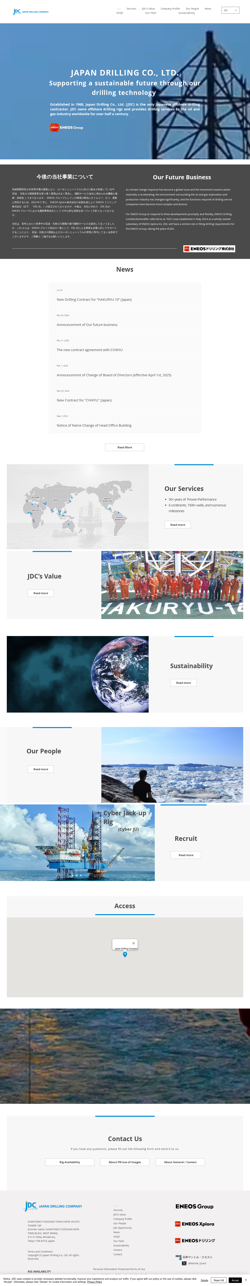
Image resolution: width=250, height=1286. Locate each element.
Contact (117, 1254)
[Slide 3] (80, 875)
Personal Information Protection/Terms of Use (119, 1269)
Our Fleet (118, 1241)
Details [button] (204, 1280)
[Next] (150, 842)
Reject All (219, 1280)
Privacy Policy (94, 1281)
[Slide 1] (72, 875)
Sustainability (121, 1245)
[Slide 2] (76, 875)
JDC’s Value (119, 1214)
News (116, 1232)
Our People (119, 1223)
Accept (235, 1280)
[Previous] (3, 842)
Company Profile (122, 1219)
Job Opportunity (122, 1227)
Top (115, 1205)
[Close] (246, 1280)
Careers (117, 1249)
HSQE (116, 1236)
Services (118, 1210)
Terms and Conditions (40, 1251)
